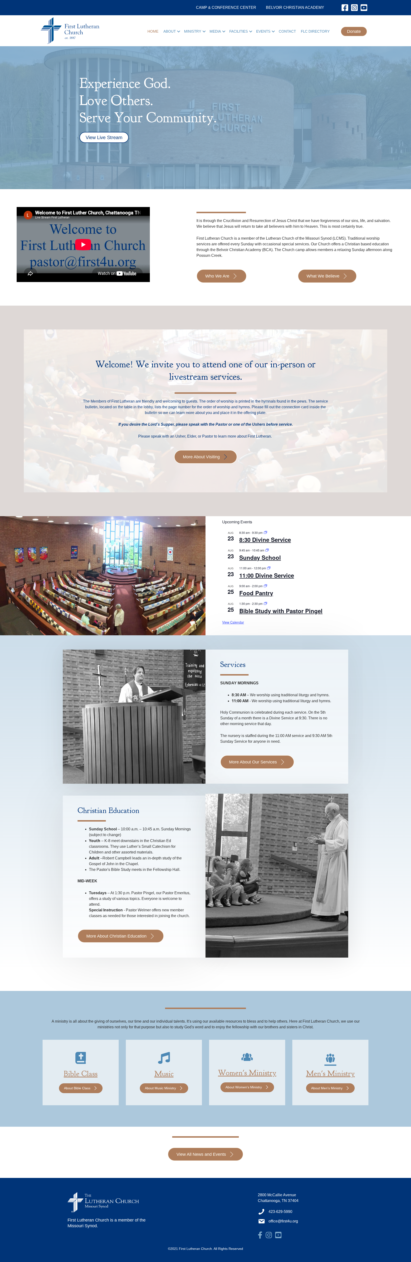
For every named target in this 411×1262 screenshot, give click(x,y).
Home (152, 31)
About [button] (169, 31)
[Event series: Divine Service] (265, 532)
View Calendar (233, 622)
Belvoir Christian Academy (295, 7)
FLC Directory (315, 31)
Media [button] (215, 31)
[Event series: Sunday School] (267, 550)
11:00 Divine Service (266, 575)
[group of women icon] (247, 1060)
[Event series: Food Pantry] (265, 586)
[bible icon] (80, 1061)
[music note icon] (164, 1061)
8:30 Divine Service (265, 539)
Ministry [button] (192, 31)
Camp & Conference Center (226, 7)
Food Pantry (256, 593)
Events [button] (263, 31)
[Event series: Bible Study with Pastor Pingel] (265, 603)
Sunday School (260, 557)
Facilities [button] (238, 31)
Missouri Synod (82, 1225)
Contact (287, 31)
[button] (178, 31)
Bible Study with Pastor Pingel (281, 611)
